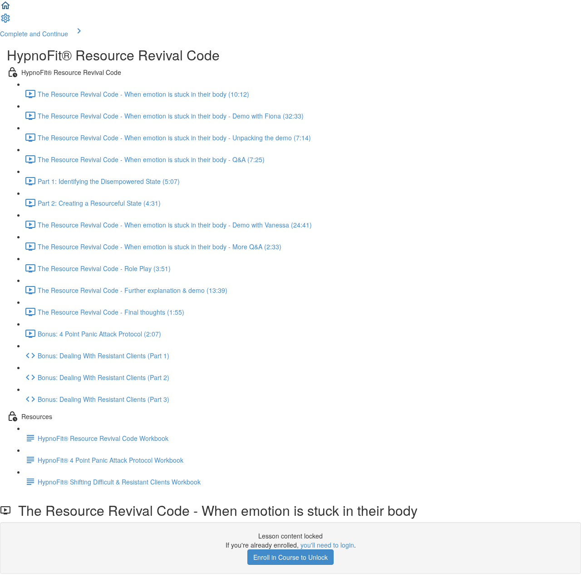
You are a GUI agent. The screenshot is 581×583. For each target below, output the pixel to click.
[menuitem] (5, 20)
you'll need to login (327, 544)
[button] (5, 8)
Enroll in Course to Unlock (290, 557)
